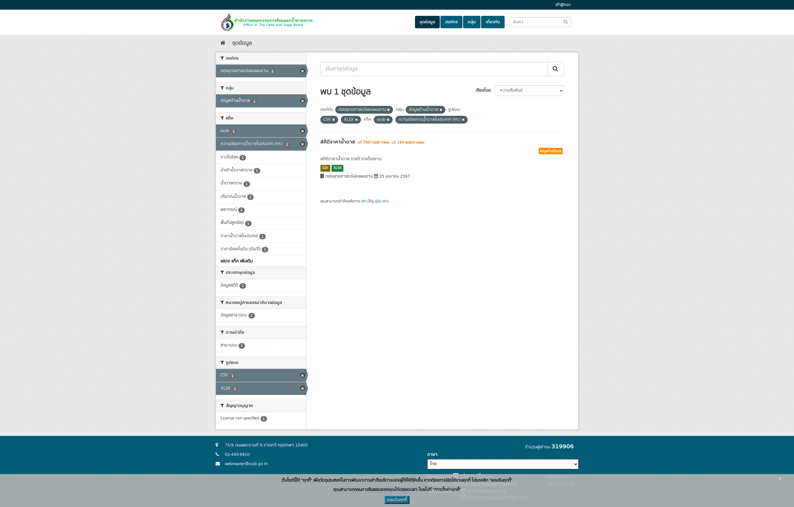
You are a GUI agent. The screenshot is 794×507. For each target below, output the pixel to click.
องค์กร (451, 22)
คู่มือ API (381, 201)
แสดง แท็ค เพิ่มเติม (237, 261)
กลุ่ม (472, 22)
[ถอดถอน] (388, 109)
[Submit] (555, 69)
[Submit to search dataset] (565, 21)
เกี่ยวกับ (493, 22)
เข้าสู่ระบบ (563, 5)
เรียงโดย (483, 90)
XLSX (337, 167)
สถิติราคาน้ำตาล (337, 142)
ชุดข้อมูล (427, 22)
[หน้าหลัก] (222, 43)
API (363, 201)
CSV (325, 167)
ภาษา (432, 454)
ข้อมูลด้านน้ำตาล (550, 151)
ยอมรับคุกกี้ (397, 500)
